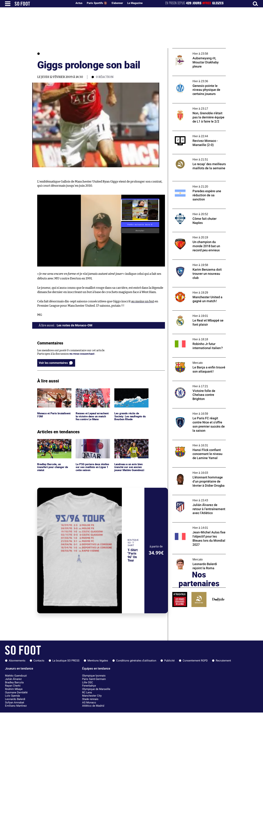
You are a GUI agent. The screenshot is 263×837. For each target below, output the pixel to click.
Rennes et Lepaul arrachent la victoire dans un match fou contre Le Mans (92, 394)
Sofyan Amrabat (14, 702)
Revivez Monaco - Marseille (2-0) (192, 132)
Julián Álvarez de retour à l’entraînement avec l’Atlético (198, 498)
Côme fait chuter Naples (187, 210)
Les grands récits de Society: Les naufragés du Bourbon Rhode (130, 393)
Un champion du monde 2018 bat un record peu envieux (195, 235)
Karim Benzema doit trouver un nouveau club (198, 263)
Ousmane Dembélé (16, 692)
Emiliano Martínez (16, 705)
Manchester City (92, 695)
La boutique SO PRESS (65, 660)
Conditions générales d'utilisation (136, 660)
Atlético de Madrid (93, 705)
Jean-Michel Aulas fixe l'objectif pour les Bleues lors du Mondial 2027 (197, 526)
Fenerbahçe (89, 685)
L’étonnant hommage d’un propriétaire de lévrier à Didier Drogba (198, 471)
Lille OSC (87, 682)
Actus (79, 3)
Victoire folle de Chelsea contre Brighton (197, 382)
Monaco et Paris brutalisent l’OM (47, 391)
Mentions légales (97, 660)
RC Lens (87, 692)
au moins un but (142, 301)
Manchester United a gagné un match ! (196, 288)
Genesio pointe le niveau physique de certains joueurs (195, 79)
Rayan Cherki (13, 685)
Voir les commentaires (53, 362)
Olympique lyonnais (94, 675)
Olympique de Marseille (96, 689)
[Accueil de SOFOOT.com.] (43, 3)
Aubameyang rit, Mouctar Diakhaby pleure (199, 50)
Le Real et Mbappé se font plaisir (192, 312)
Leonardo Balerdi (15, 699)
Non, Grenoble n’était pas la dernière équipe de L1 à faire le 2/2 (195, 107)
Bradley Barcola (14, 682)
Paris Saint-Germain (94, 679)
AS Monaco (89, 702)
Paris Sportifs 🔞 (97, 3)
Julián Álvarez (13, 679)
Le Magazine (135, 3)
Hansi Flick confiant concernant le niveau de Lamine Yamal (198, 443)
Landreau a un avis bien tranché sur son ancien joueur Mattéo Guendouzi (130, 444)
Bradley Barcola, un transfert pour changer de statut (53, 444)
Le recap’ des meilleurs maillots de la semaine (194, 157)
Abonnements (17, 660)
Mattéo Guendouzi (16, 675)
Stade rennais (90, 699)
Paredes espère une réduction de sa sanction (194, 184)
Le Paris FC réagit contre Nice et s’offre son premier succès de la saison (196, 412)
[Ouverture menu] (7, 3)
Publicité (169, 660)
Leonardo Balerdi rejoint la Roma (193, 555)
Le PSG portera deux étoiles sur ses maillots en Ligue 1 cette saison (92, 444)
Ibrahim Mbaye (14, 689)
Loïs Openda (12, 695)
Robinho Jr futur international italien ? (196, 335)
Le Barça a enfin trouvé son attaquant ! (196, 359)
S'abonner (117, 3)
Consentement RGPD (195, 660)
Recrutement (223, 660)
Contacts (38, 660)
